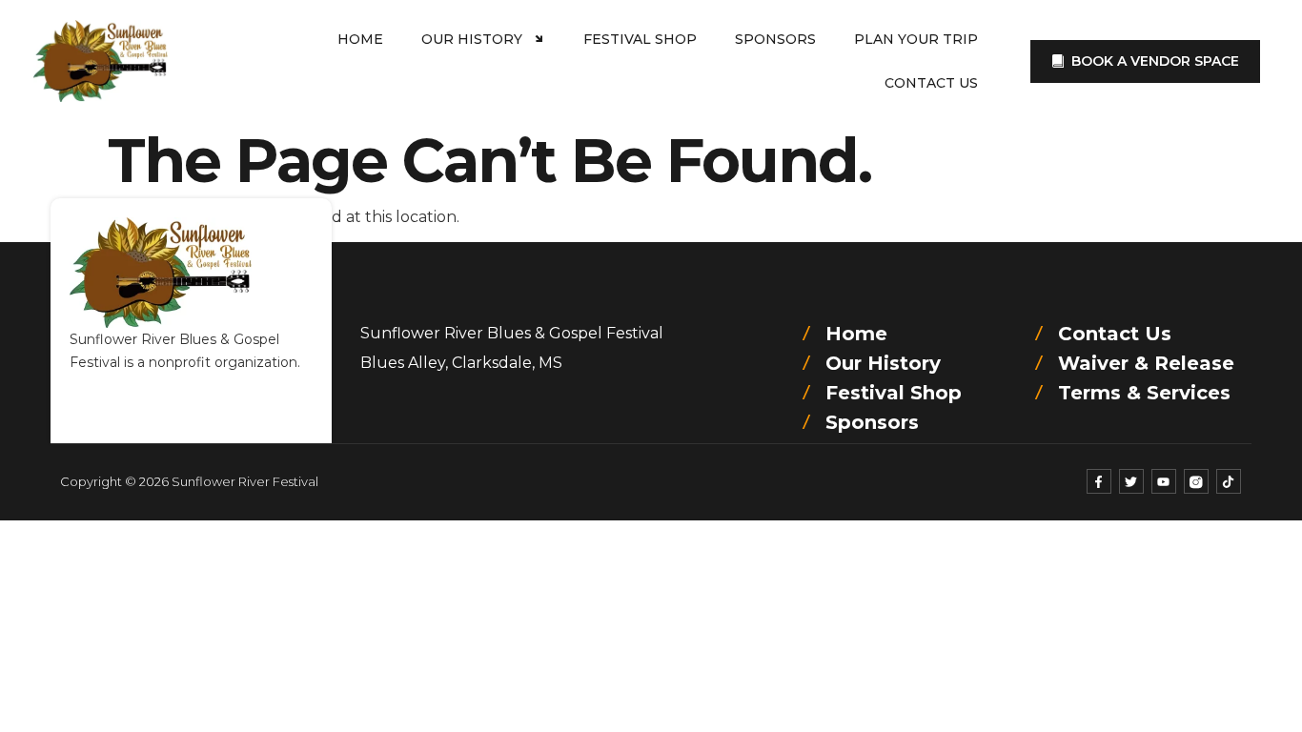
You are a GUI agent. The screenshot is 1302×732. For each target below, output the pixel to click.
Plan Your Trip (916, 39)
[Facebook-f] (1099, 481)
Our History (471, 39)
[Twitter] (1131, 481)
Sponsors (775, 39)
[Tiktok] (1228, 481)
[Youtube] (1163, 481)
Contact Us (931, 83)
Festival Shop (640, 39)
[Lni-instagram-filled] (1196, 481)
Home (360, 39)
